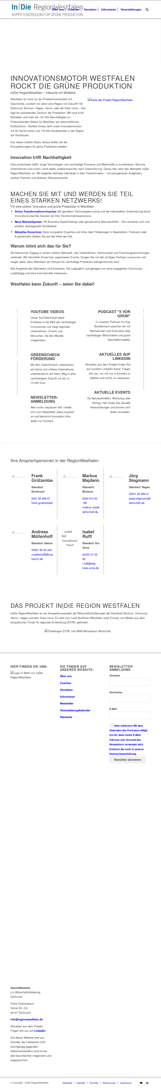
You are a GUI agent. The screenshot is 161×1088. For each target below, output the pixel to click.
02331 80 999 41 (139, 494)
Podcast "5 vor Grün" (114, 314)
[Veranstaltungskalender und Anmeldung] (143, 396)
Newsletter (66, 703)
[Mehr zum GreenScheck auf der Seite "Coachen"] (17, 358)
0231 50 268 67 (40, 498)
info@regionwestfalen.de (26, 1019)
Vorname (114, 675)
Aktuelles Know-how (28, 232)
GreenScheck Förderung (45, 357)
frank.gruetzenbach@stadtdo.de (50, 503)
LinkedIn (39, 1031)
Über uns (66, 676)
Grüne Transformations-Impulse (35, 211)
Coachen (65, 683)
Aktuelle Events (112, 392)
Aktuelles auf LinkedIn (114, 356)
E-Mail (113, 709)
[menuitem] (58, 9)
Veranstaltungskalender (75, 710)
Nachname (115, 692)
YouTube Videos (47, 311)
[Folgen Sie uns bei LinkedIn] (143, 358)
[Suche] (147, 9)
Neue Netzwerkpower (28, 222)
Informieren (67, 697)
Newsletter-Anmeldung (44, 399)
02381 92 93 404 (41, 550)
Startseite (66, 717)
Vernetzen (66, 690)
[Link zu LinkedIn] (147, 1082)
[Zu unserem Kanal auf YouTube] (17, 315)
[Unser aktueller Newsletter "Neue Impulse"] (17, 401)
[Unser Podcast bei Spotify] (143, 315)
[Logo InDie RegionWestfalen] (47, 9)
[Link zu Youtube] (141, 1082)
